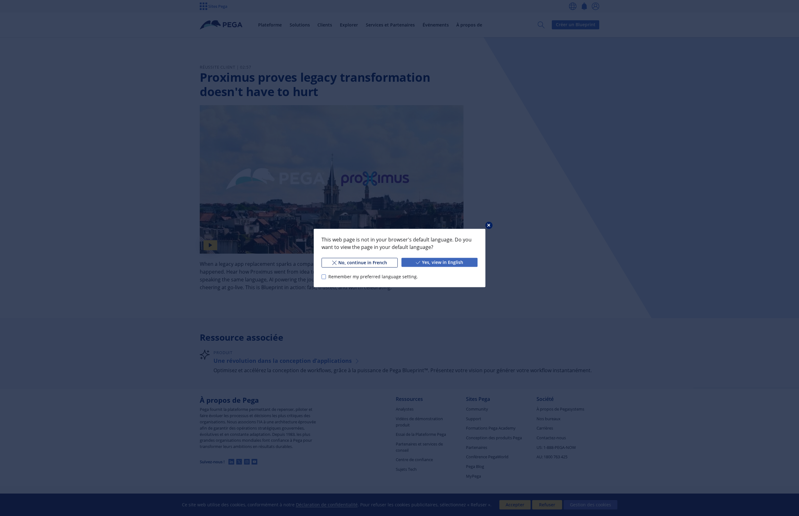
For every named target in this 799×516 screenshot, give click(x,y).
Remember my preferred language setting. (373, 277)
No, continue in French (362, 262)
